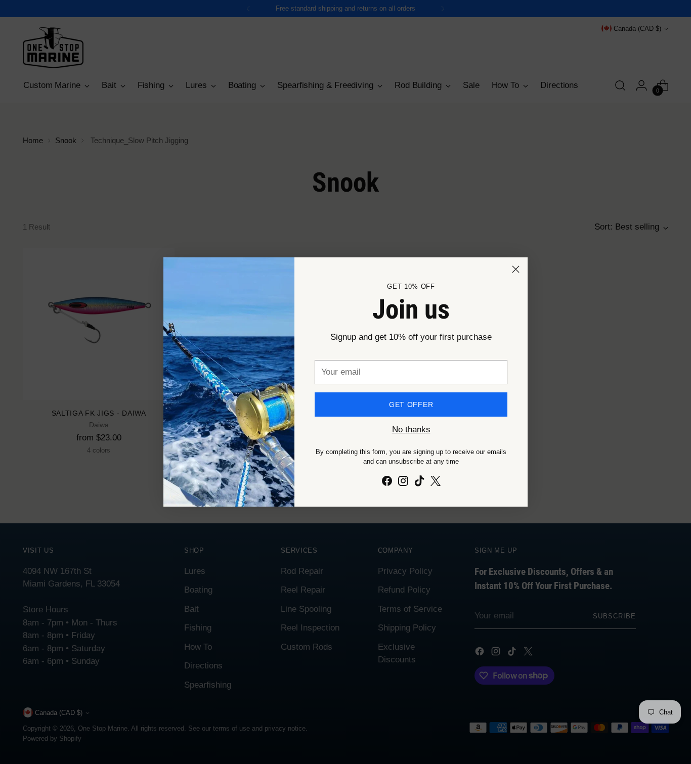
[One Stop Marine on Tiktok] (419, 483)
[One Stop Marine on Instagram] (403, 483)
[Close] (516, 269)
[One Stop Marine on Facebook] (387, 483)
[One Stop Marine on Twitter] (435, 483)
